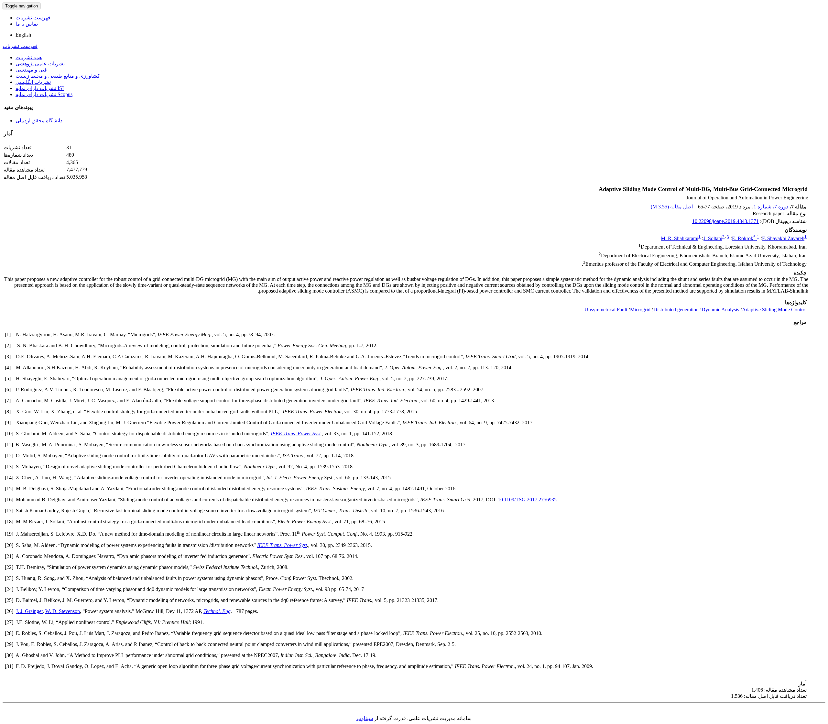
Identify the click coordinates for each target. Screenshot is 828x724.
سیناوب (364, 718)
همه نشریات (29, 57)
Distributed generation (676, 309)
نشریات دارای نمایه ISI (40, 88)
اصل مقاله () (672, 206)
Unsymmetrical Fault (605, 309)
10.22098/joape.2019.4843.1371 (725, 221)
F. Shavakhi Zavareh (783, 238)
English (23, 35)
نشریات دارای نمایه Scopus (44, 94)
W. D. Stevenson (62, 611)
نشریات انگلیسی (33, 82)
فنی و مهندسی (31, 69)
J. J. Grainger (29, 611)
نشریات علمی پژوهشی (40, 63)
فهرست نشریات (33, 17)
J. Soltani (712, 238)
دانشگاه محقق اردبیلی (39, 120)
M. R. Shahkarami (679, 238)
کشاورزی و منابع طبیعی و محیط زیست (58, 76)
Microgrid (640, 309)
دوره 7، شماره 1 (771, 206)
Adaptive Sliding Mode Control (774, 309)
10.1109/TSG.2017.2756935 (527, 499)
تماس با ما (27, 24)
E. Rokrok (744, 238)
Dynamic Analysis (720, 309)
